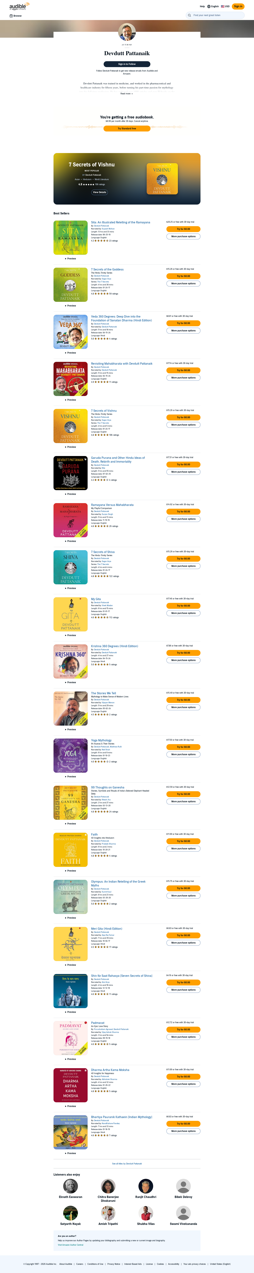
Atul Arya (106, 982)
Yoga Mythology (101, 740)
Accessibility (173, 1264)
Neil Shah (106, 750)
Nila (103, 468)
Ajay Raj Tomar (108, 935)
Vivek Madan (107, 605)
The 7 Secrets (103, 282)
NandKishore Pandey (111, 1123)
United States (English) (220, 1264)
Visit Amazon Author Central (70, 1245)
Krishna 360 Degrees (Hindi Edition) (114, 646)
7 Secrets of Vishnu (104, 411)
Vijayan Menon (108, 702)
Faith (94, 834)
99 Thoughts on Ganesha (107, 787)
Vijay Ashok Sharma (110, 1032)
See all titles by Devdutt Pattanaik (127, 1163)
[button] (127, 93)
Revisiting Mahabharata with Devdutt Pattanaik (121, 364)
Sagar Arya (106, 279)
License (149, 1264)
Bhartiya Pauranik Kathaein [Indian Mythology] (121, 1117)
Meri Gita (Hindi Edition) (106, 929)
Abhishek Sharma (109, 1079)
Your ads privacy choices (194, 1264)
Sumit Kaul (106, 892)
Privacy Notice (113, 1264)
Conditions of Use (95, 1264)
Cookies (160, 1264)
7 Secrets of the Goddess (107, 269)
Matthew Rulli (116, 747)
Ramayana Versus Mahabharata (112, 505)
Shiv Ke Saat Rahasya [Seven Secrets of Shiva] (121, 976)
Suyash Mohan (108, 229)
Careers (79, 1264)
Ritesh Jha (106, 800)
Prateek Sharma (109, 844)
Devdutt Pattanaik (101, 226)
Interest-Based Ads (133, 1264)
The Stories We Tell (103, 693)
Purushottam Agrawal (103, 1029)
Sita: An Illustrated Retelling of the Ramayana (120, 222)
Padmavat (97, 1023)
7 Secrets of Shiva (103, 552)
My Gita (96, 599)
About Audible (65, 1264)
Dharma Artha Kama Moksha (110, 1070)
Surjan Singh (107, 514)
